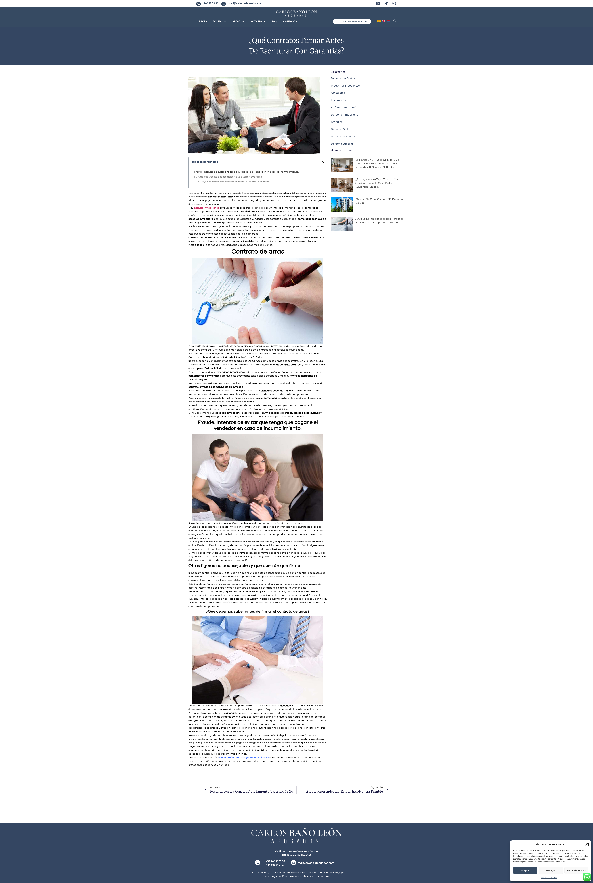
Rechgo (339, 873)
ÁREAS (236, 21)
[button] (586, 844)
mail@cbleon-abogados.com (245, 3)
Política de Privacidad (292, 876)
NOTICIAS (256, 21)
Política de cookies (549, 877)
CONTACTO (290, 21)
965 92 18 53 (211, 3)
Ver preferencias (576, 870)
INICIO (203, 21)
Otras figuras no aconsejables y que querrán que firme (230, 177)
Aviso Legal (270, 876)
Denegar (551, 870)
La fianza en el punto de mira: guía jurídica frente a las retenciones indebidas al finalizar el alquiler (377, 163)
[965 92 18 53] (198, 4)
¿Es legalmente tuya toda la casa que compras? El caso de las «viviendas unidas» (377, 183)
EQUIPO (217, 21)
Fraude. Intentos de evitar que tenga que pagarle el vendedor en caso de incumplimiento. (246, 172)
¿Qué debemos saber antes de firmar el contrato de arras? (236, 182)
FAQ (274, 21)
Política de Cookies (318, 876)
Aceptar (525, 870)
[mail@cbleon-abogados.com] (223, 4)
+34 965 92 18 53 (275, 861)
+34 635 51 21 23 (275, 865)
